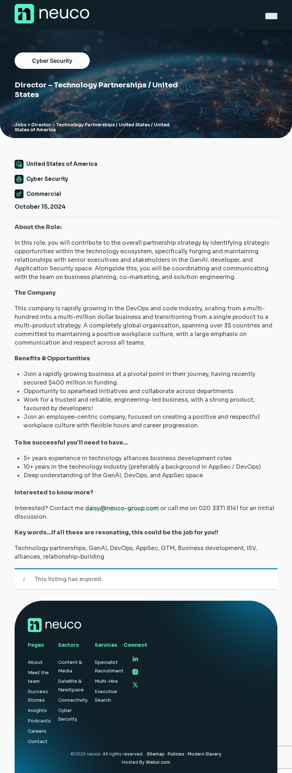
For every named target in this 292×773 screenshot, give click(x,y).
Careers (37, 731)
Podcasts (39, 721)
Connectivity (73, 700)
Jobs (20, 124)
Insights (37, 710)
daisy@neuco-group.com (122, 508)
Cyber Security (52, 60)
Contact (37, 741)
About (35, 662)
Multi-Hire (106, 681)
